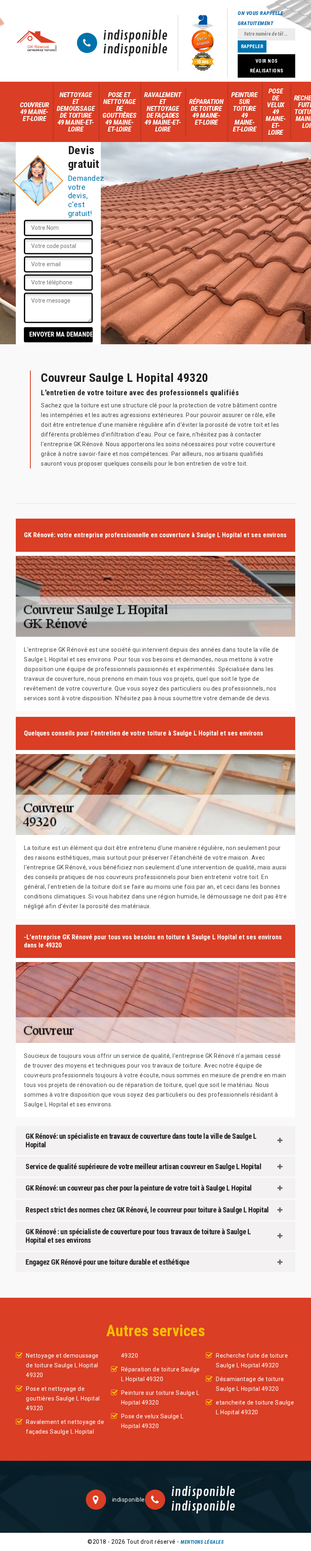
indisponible (135, 36)
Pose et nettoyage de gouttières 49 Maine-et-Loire (119, 112)
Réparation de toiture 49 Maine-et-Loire (206, 111)
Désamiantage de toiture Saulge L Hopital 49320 (250, 1384)
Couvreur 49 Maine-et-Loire (34, 112)
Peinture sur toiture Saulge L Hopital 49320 (160, 1398)
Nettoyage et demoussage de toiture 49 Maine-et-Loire (75, 112)
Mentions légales (202, 1542)
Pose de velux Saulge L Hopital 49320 (152, 1421)
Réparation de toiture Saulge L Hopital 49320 (160, 1374)
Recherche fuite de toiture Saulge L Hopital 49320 (252, 1360)
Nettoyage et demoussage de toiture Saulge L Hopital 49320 (62, 1365)
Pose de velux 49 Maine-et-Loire (276, 111)
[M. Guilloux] (36, 41)
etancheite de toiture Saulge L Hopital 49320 (255, 1407)
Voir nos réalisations (266, 66)
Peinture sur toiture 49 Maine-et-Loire (244, 112)
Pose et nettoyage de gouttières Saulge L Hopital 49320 (63, 1398)
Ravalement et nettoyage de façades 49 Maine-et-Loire (162, 112)
